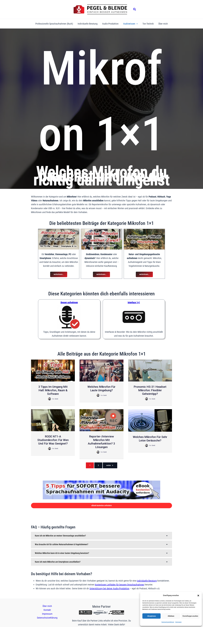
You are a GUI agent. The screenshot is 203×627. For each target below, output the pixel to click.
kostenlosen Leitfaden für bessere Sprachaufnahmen (119, 584)
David (56, 399)
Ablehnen (171, 616)
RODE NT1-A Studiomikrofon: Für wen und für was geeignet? (53, 440)
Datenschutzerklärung (168, 622)
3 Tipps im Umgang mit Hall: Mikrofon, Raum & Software (53, 390)
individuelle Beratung (147, 580)
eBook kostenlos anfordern (101, 505)
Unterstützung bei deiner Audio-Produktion (109, 588)
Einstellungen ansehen (190, 616)
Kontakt (47, 610)
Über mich (47, 606)
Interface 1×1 (134, 302)
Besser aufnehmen (69, 302)
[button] (198, 595)
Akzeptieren (151, 616)
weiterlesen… (59, 274)
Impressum (178, 622)
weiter (108, 465)
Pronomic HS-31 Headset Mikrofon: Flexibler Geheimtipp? (150, 390)
